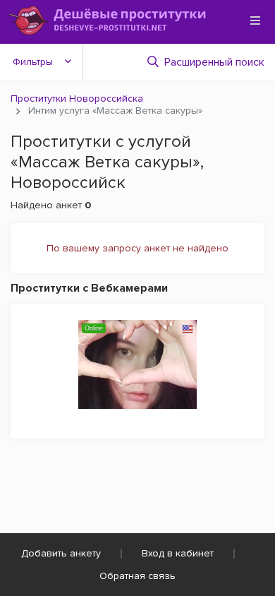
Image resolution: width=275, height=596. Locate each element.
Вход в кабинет (178, 553)
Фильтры (33, 62)
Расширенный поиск (214, 62)
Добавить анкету (61, 553)
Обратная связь (137, 576)
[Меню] (255, 20)
